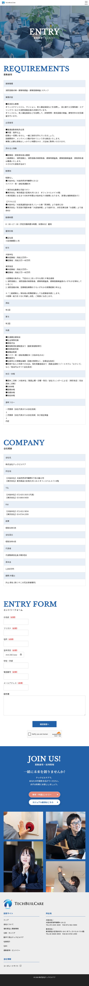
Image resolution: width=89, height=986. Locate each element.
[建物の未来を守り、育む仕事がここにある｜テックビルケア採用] (8, 3)
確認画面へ (44, 724)
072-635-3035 (55, 925)
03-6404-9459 (23, 497)
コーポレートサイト (11, 966)
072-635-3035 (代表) (25, 494)
